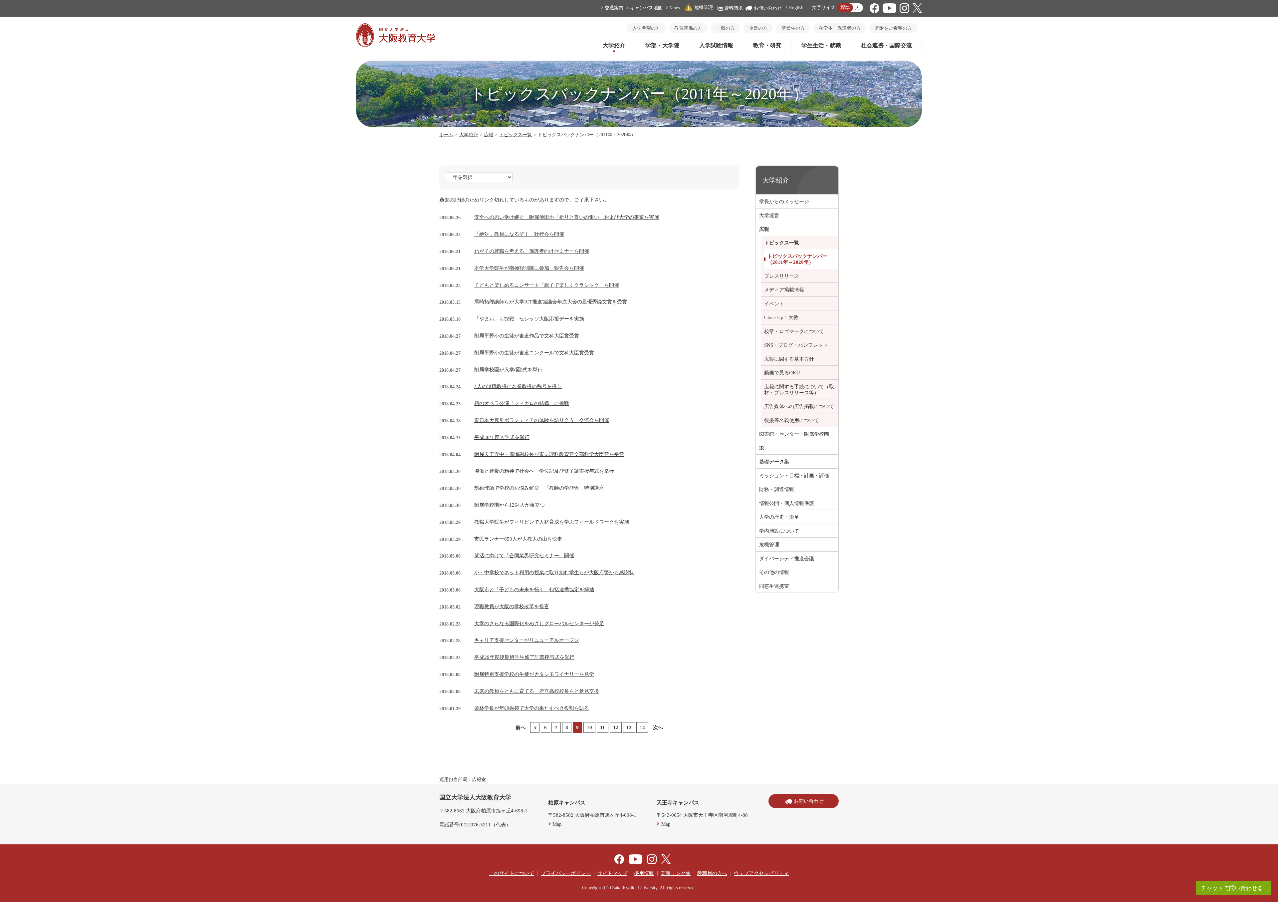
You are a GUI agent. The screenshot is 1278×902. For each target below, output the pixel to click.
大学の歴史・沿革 (779, 517)
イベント (774, 303)
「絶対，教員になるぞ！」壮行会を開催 (519, 234)
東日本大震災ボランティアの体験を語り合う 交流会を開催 (541, 420)
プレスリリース (781, 276)
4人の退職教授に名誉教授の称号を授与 (518, 386)
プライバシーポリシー (566, 873)
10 (589, 727)
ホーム (446, 134)
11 (602, 727)
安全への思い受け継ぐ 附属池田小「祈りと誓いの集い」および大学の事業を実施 (566, 217)
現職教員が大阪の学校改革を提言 (511, 606)
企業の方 (758, 28)
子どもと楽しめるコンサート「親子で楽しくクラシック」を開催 (546, 285)
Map (557, 824)
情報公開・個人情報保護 (786, 503)
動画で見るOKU (782, 372)
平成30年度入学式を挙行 (502, 437)
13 (629, 727)
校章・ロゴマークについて (794, 331)
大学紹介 (614, 45)
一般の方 (725, 28)
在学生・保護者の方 (840, 28)
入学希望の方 (646, 28)
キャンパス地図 (646, 7)
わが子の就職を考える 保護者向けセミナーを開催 (531, 251)
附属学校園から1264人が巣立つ (509, 505)
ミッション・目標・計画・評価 (794, 475)
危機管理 (703, 7)
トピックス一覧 (515, 134)
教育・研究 (767, 45)
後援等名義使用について (791, 420)
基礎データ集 (774, 461)
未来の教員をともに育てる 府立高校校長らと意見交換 (536, 691)
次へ (658, 727)
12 (615, 727)
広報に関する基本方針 (789, 359)
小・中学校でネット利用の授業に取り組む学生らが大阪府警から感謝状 (554, 572)
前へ (521, 727)
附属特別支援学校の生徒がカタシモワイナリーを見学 (534, 674)
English (796, 7)
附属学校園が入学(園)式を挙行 (508, 369)
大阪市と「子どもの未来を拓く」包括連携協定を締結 (534, 589)
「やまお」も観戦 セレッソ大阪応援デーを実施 (529, 318)
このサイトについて (511, 873)
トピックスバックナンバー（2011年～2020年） (797, 259)
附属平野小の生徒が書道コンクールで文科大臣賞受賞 (534, 352)
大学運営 (769, 215)
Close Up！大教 (781, 317)
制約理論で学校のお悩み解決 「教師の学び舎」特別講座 (539, 488)
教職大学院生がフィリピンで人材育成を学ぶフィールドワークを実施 (551, 522)
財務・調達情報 (776, 489)
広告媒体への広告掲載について (799, 406)
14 (642, 727)
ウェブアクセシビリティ (761, 873)
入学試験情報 (716, 45)
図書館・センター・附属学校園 (794, 434)
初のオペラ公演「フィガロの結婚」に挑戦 (521, 403)
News (674, 7)
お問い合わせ (768, 8)
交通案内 (614, 7)
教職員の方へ (712, 873)
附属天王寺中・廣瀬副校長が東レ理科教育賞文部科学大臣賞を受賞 (549, 454)
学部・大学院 (662, 45)
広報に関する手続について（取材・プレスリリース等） (799, 389)
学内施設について (779, 531)
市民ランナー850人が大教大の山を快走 (518, 539)
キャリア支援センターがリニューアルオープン (526, 640)
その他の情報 (774, 572)
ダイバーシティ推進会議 (786, 558)
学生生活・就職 (821, 45)
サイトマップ (612, 873)
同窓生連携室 (774, 586)
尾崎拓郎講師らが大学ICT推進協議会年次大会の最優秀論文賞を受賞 (550, 301)
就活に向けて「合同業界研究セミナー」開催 (524, 555)
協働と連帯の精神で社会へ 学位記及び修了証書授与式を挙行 (544, 471)
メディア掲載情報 (784, 289)
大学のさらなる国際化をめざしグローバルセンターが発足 (539, 623)
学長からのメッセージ (784, 201)
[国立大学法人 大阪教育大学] (395, 45)
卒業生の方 (793, 28)
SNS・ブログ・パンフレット (796, 345)
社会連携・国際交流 (886, 45)
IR (761, 448)
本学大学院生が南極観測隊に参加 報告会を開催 (529, 268)
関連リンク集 (676, 873)
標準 (845, 7)
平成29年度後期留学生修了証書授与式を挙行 (524, 657)
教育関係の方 (688, 28)
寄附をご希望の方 (893, 28)
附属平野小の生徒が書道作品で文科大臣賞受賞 (526, 335)
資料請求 (733, 8)
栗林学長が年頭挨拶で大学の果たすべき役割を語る (531, 708)
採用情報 (644, 873)
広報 (488, 134)
